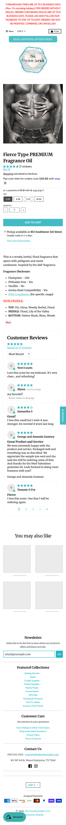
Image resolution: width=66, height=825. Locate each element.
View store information (18, 240)
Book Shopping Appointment (33, 39)
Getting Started (32, 673)
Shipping (8, 173)
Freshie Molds (31, 687)
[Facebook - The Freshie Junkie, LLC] (30, 766)
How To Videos (33, 702)
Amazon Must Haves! (33, 705)
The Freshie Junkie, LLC (37, 811)
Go (59, 654)
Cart (56, 31)
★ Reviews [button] (63, 415)
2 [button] (26, 509)
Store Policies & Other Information (33, 727)
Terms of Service (33, 738)
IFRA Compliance (19, 294)
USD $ (20, 31)
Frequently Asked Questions (33, 731)
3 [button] (33, 509)
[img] (25, 363)
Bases (33, 676)
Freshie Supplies (32, 684)
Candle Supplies (32, 680)
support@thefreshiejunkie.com (42, 754)
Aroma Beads (31, 691)
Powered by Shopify (33, 814)
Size (5, 194)
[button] (11, 166)
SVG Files (33, 695)
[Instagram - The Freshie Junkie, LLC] (36, 766)
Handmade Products (33, 698)
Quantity (7, 205)
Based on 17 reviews (19, 347)
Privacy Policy (33, 734)
